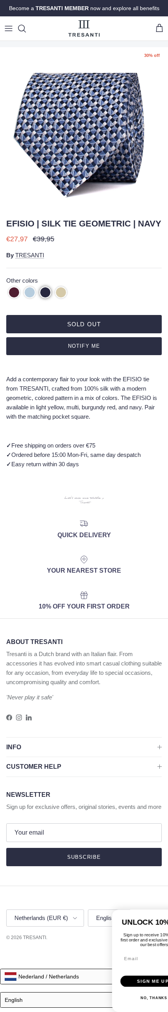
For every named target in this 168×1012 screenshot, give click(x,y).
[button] (14, 292)
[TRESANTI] (84, 28)
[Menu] (8, 28)
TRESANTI (29, 255)
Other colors (22, 280)
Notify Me (84, 346)
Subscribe (83, 857)
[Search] (25, 28)
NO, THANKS (61, 986)
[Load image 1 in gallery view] (84, 131)
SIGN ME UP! (62, 969)
